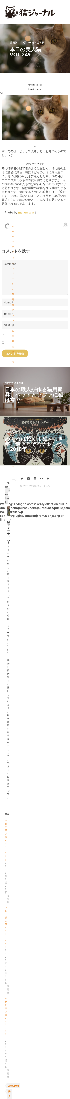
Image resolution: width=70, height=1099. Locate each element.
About (7, 485)
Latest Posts (7, 496)
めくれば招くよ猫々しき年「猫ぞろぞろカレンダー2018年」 (34, 443)
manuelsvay (26, 212)
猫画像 (13, 42)
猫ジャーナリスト (8, 532)
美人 (9, 1094)
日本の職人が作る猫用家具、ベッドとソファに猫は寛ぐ (34, 394)
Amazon (13, 1085)
